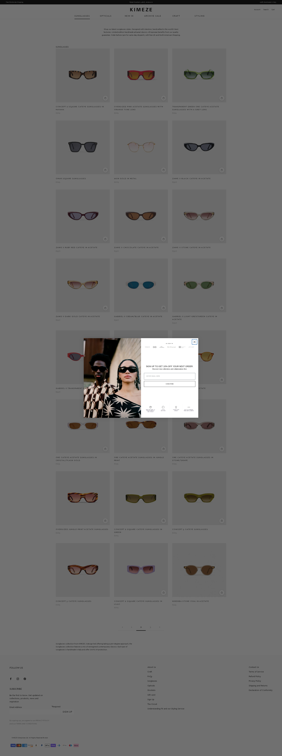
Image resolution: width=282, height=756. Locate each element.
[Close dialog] (194, 341)
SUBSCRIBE (170, 384)
